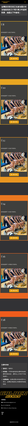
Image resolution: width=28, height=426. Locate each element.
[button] (14, 58)
